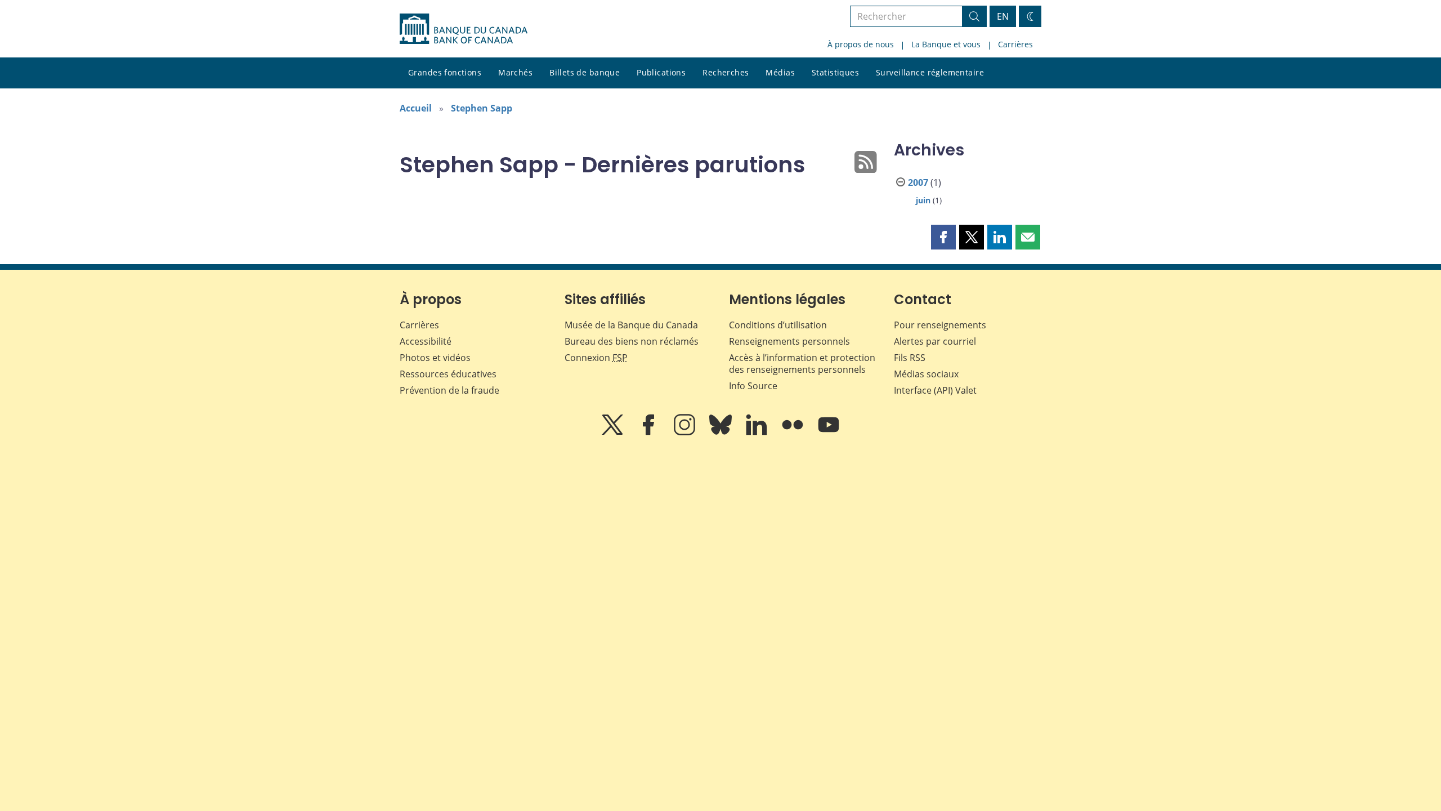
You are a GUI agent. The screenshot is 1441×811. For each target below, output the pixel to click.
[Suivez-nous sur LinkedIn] (758, 432)
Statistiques (835, 72)
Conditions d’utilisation (778, 325)
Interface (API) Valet (935, 390)
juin (923, 200)
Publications (661, 72)
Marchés (515, 72)
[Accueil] (463, 29)
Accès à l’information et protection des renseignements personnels (802, 363)
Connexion (596, 357)
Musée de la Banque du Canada (631, 325)
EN (1003, 16)
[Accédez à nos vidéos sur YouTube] (828, 432)
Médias (780, 72)
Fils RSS (909, 357)
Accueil (416, 108)
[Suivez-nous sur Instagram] (686, 432)
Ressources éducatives (448, 374)
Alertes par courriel (935, 341)
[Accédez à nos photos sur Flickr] (794, 432)
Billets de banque (584, 72)
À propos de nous (860, 44)
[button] (943, 237)
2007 (918, 182)
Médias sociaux (926, 374)
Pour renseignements (940, 325)
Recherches (725, 72)
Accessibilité (425, 341)
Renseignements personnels (789, 341)
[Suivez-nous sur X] (614, 432)
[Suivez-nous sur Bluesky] (722, 432)
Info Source (753, 386)
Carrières (1015, 44)
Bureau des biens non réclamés (632, 341)
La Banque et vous (946, 44)
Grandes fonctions (444, 72)
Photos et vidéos (435, 357)
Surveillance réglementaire (930, 72)
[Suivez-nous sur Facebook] (650, 432)
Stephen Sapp (481, 108)
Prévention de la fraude (449, 390)
